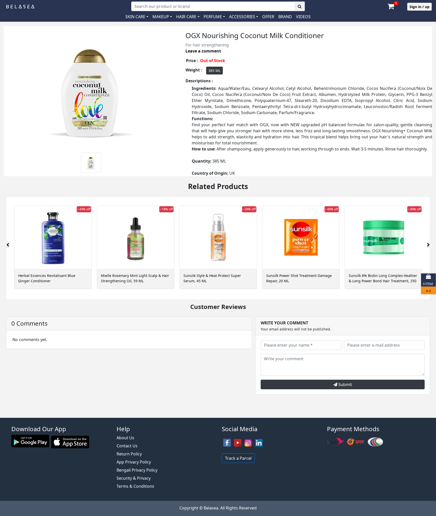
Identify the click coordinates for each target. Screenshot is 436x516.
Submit (344, 384)
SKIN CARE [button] (135, 16)
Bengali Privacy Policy (137, 470)
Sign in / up (419, 6)
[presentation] (7, 245)
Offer (268, 16)
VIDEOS (303, 16)
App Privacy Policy (134, 462)
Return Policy (129, 454)
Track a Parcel (238, 458)
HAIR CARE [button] (186, 16)
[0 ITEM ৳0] (218, 415)
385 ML (214, 70)
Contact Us (127, 446)
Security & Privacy (134, 478)
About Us (125, 438)
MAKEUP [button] (160, 16)
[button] (243, 17)
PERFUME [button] (213, 16)
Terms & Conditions (135, 486)
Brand (285, 16)
